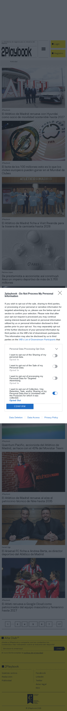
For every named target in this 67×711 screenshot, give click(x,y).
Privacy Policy (51, 417)
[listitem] (33, 349)
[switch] (55, 355)
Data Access (33, 417)
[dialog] (33, 355)
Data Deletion (16, 417)
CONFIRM (20, 406)
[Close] (61, 294)
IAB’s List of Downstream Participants (37, 339)
